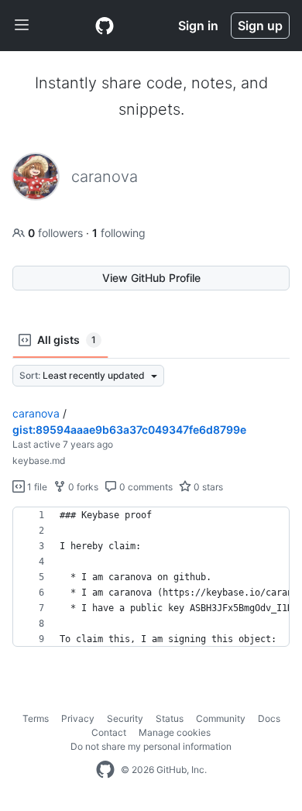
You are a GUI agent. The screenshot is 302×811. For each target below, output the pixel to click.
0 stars (207, 487)
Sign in (198, 25)
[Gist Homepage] (104, 25)
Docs (269, 718)
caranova (36, 413)
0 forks (82, 487)
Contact (108, 732)
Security (125, 718)
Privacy (77, 718)
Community (220, 718)
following (119, 232)
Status (170, 718)
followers (57, 232)
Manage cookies (175, 732)
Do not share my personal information (151, 746)
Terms (35, 718)
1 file (36, 487)
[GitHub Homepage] (105, 770)
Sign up (260, 25)
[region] (151, 577)
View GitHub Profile (151, 277)
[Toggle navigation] (21, 25)
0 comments (145, 487)
